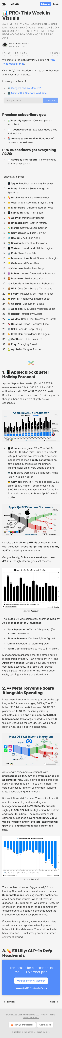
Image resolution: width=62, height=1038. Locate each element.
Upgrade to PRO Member (31, 980)
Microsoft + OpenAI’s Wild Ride (29, 93)
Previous (11, 1001)
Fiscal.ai (34, 611)
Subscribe (45, 4)
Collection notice (31, 1017)
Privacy (44, 1014)
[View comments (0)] (16, 53)
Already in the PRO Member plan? (31, 988)
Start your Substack (23, 1024)
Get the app (45, 1024)
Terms (52, 1014)
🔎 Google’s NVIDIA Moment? (24, 88)
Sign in (56, 4)
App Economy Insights (19, 43)
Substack (16, 1032)
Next (52, 1001)
